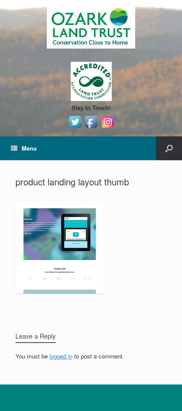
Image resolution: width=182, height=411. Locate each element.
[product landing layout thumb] (59, 291)
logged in (60, 356)
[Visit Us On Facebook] (91, 127)
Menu (29, 148)
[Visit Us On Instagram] (107, 127)
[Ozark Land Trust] (91, 26)
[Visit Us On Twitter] (75, 127)
